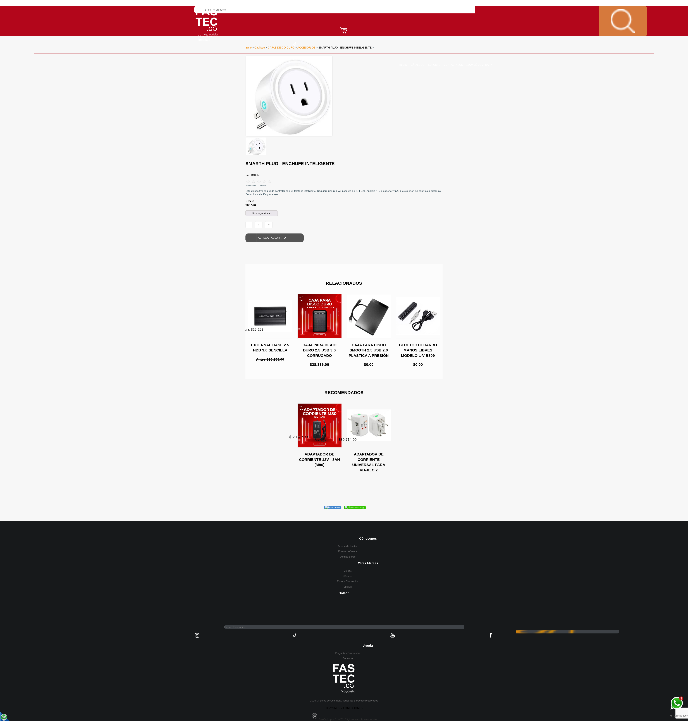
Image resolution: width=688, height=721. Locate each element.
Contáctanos (453, 64)
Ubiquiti (347, 586)
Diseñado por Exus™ (331, 719)
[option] (321, 96)
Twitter (337, 507)
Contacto (348, 658)
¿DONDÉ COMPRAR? (479, 64)
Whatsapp (360, 507)
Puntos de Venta (347, 551)
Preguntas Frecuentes (347, 653)
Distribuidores (347, 556)
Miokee (347, 570)
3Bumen (347, 576)
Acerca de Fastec (348, 546)
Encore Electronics (347, 581)
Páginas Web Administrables (361, 719)
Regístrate (204, 39)
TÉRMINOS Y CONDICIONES (344, 708)
